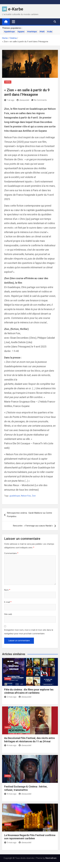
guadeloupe (14, 496)
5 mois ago (11, 842)
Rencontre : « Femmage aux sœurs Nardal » (33, 525)
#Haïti (42, 32)
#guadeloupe (9, 32)
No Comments (40, 100)
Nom (7, 590)
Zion (34, 496)
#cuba (49, 32)
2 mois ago (11, 697)
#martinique (32, 32)
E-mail (7, 602)
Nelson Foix (26, 496)
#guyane (21, 32)
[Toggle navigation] (13, 21)
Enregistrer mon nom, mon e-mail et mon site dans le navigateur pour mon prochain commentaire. (28, 632)
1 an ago (10, 100)
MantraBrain (51, 858)
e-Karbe (15, 9)
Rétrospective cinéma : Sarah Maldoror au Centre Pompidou (29, 515)
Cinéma (8, 82)
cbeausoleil (24, 100)
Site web (8, 614)
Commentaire (11, 553)
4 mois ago (11, 745)
